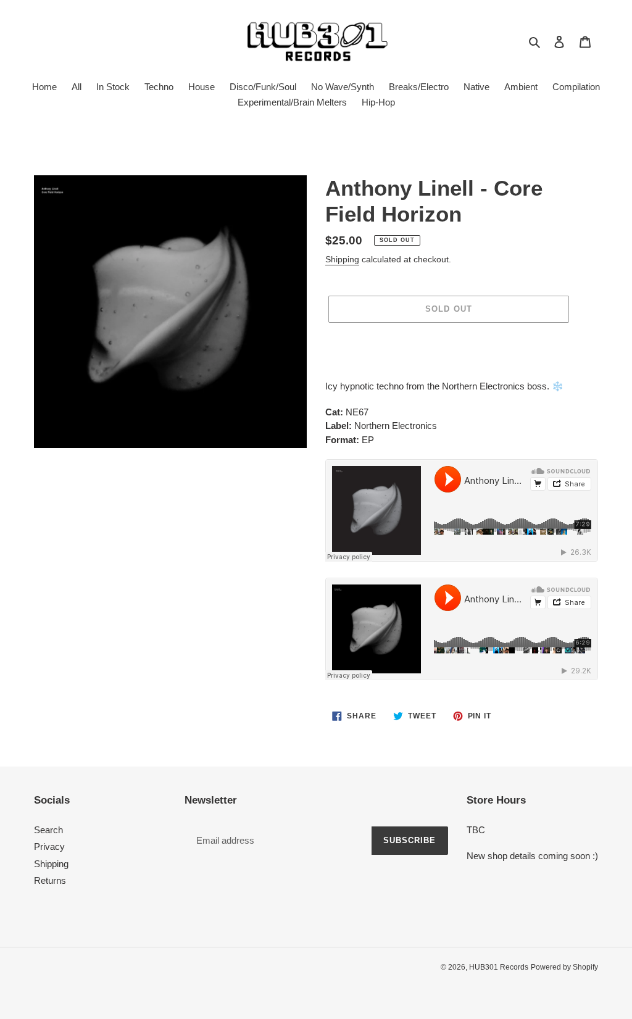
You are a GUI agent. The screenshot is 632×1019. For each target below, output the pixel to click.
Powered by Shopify (564, 967)
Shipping (342, 259)
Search (48, 830)
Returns (50, 880)
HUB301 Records (498, 967)
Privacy (49, 846)
